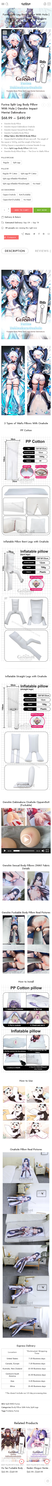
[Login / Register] (45, 4)
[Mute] (43, 850)
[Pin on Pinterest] (43, 233)
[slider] (23, 850)
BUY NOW (42, 210)
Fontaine (9, 1410)
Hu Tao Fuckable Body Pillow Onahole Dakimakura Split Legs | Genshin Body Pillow (13, 1468)
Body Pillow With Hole (25, 22)
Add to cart (22, 210)
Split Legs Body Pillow (19, 148)
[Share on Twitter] (34, 233)
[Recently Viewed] (48, 1481)
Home (9, 22)
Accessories (8, 190)
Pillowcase (7, 157)
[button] (26, 839)
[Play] (4, 850)
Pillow (5, 169)
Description (15, 251)
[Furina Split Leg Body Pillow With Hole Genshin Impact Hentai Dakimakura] (26, 64)
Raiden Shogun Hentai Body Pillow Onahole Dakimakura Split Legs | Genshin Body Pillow (39, 1468)
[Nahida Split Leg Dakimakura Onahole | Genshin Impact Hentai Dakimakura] (49, 105)
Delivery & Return (12, 217)
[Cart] (49, 4)
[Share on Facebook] (38, 233)
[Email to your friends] (49, 233)
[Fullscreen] (47, 850)
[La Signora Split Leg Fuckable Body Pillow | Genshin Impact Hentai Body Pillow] (43, 105)
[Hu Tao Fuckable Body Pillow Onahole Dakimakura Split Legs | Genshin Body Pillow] (13, 1445)
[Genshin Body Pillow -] (26, 4)
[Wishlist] (5, 32)
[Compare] (5, 38)
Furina (16, 1410)
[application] (26, 839)
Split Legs (41, 22)
